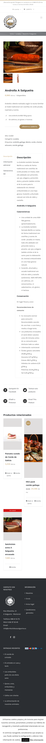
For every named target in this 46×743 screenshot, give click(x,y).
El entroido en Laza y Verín (12, 664)
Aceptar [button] (25, 740)
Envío (28, 599)
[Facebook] (11, 637)
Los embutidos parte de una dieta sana (12, 675)
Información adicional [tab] (8, 163)
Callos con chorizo (11, 695)
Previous (5, 57)
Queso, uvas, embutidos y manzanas (9, 687)
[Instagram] (14, 637)
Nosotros (29, 593)
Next (41, 57)
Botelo (28, 142)
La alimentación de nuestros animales (12, 702)
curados (16, 139)
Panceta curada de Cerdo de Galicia (12, 457)
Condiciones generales (30, 611)
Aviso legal (30, 604)
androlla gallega (19, 142)
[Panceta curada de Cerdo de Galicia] (12, 434)
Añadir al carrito (29, 127)
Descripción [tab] (7, 156)
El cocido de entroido (9, 655)
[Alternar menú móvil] (41, 17)
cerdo (33, 142)
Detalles (17, 473)
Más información (36, 740)
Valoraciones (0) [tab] (8, 172)
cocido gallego (17, 145)
